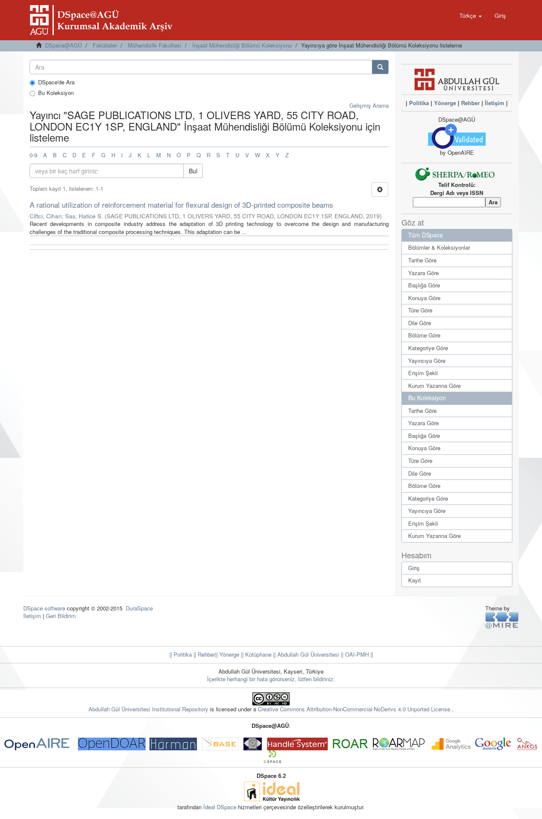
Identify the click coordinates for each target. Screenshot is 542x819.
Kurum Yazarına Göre (434, 386)
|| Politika (180, 654)
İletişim (494, 103)
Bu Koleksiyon (56, 93)
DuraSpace (139, 608)
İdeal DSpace (219, 807)
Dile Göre (419, 323)
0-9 (33, 155)
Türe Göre (420, 310)
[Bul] (380, 67)
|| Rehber (203, 654)
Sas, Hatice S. (84, 216)
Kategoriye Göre (428, 348)
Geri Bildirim (61, 616)
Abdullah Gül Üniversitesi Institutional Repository (148, 709)
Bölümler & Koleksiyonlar (439, 247)
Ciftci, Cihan (46, 216)
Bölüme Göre (424, 335)
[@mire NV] (502, 620)
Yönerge (445, 103)
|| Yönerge (227, 654)
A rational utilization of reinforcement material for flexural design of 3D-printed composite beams (181, 204)
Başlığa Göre (424, 285)
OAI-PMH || (358, 654)
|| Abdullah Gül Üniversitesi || (307, 654)
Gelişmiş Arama (369, 105)
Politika (419, 103)
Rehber (470, 103)
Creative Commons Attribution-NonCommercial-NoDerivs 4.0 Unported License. (355, 709)
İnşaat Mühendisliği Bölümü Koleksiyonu (242, 45)
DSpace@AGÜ (63, 45)
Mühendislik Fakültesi (154, 45)
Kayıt (414, 580)
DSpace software (44, 608)
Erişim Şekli (423, 373)
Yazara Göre (423, 273)
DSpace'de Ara (56, 82)
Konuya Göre (424, 298)
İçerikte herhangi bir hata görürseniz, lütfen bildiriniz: (271, 679)
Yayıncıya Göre (426, 361)
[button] (470, 15)
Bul (193, 171)
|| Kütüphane (255, 654)
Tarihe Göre (422, 260)
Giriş (414, 568)
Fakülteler (105, 45)
